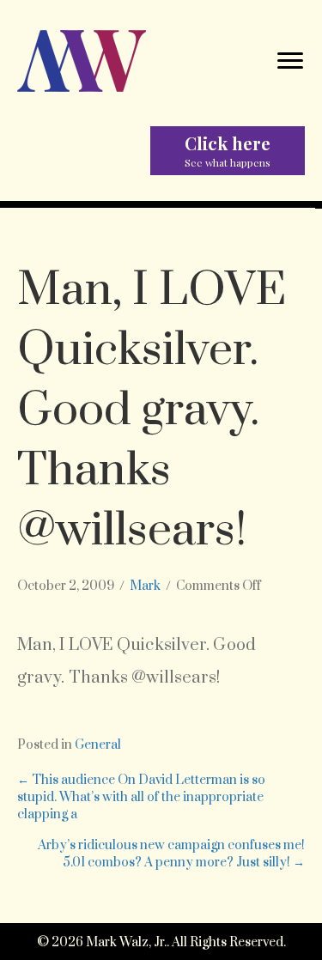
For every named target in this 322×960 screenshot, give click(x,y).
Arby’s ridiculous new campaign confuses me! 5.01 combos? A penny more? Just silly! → (171, 854)
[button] (227, 150)
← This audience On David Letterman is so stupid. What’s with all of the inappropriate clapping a (141, 797)
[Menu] (290, 61)
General (98, 745)
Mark (145, 586)
